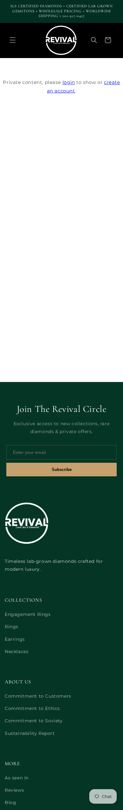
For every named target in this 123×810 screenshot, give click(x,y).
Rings (11, 626)
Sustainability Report (30, 733)
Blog (10, 802)
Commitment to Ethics (32, 708)
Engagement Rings (28, 614)
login (68, 82)
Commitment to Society (34, 721)
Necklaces (16, 651)
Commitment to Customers (38, 696)
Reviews (14, 790)
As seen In (17, 778)
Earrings (15, 639)
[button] (13, 40)
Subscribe (62, 469)
